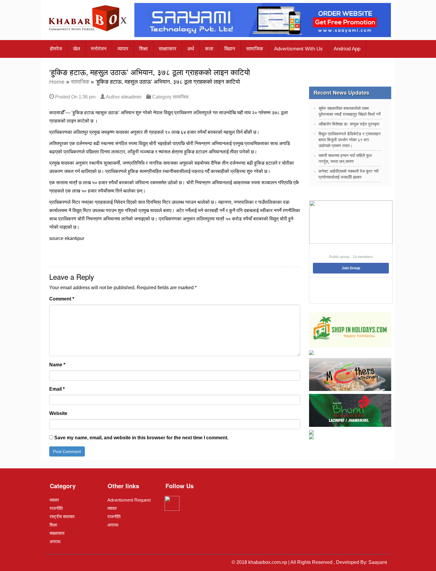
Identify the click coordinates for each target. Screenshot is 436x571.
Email (57, 389)
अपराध (55, 541)
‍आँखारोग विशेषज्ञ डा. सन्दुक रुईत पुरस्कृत (349, 124)
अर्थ (190, 49)
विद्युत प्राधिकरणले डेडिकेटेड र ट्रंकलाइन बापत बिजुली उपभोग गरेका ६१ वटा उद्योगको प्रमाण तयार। (350, 139)
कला (209, 49)
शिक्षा (143, 49)
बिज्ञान (229, 49)
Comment (61, 298)
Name (57, 364)
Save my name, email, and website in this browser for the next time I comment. (141, 437)
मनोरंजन (98, 49)
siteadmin (131, 96)
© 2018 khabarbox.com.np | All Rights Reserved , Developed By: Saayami (309, 562)
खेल (76, 49)
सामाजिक (254, 49)
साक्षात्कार (167, 49)
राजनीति (56, 508)
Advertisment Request (129, 499)
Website (58, 413)
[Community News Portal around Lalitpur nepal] (88, 19)
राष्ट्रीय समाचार (62, 516)
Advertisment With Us (298, 49)
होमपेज (56, 49)
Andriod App (347, 49)
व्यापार (122, 49)
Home (57, 82)
